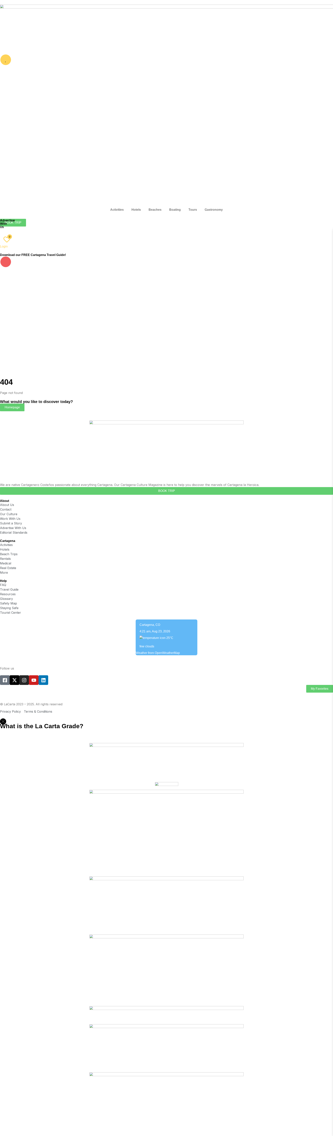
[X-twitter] (14, 680)
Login (4, 246)
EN (5, 230)
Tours (192, 209)
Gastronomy (214, 209)
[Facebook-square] (5, 680)
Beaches (155, 209)
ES (13, 230)
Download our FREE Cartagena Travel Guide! (33, 255)
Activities (117, 209)
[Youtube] (34, 680)
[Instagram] (24, 680)
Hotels (136, 209)
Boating (175, 209)
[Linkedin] (43, 680)
